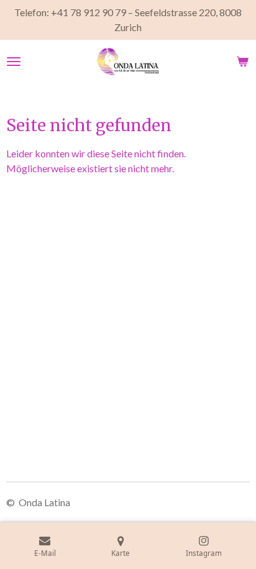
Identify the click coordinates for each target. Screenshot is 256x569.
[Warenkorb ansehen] (242, 61)
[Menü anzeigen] (13, 61)
